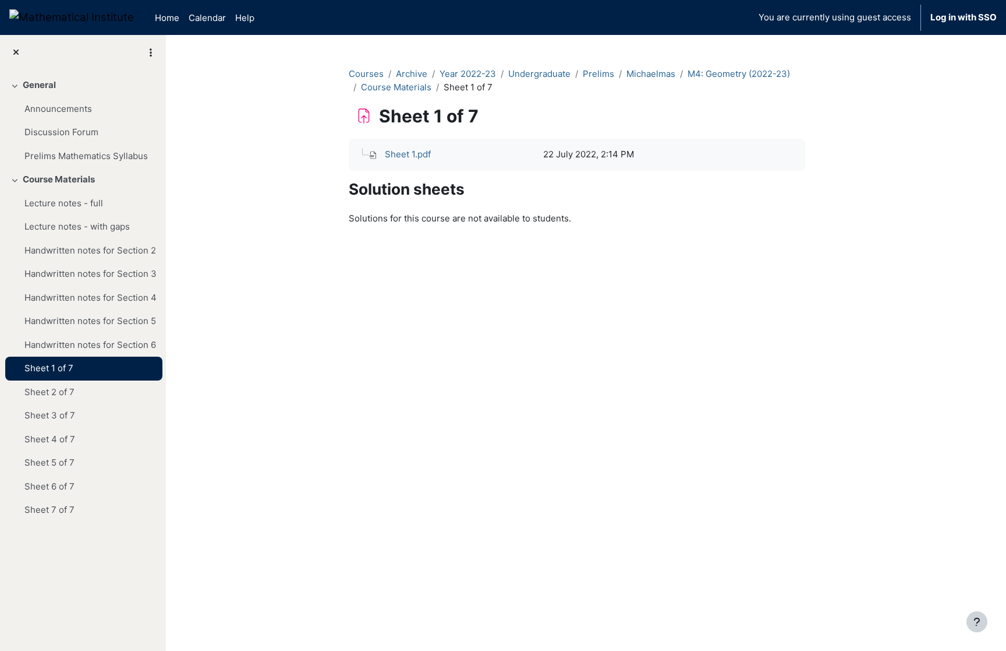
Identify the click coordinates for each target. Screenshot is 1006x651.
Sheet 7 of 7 (49, 509)
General (39, 84)
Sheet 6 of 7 (49, 486)
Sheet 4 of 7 (49, 439)
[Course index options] (150, 52)
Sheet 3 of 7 (49, 415)
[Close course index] (16, 53)
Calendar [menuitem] (207, 17)
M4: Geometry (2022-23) (739, 73)
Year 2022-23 (468, 73)
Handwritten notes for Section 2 (90, 250)
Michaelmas (650, 73)
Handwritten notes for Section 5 (90, 320)
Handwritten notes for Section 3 (90, 273)
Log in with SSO (963, 17)
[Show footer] (976, 621)
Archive (411, 73)
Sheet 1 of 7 (48, 368)
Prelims (598, 73)
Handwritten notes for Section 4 (90, 297)
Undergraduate (539, 73)
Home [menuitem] (167, 17)
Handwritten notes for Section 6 (90, 344)
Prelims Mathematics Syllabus (86, 155)
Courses (366, 73)
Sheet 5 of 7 (49, 462)
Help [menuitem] (244, 17)
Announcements (58, 108)
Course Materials (59, 179)
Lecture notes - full (63, 203)
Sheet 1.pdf (408, 154)
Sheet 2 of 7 (49, 391)
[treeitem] (82, 120)
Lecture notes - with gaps (77, 226)
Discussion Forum (61, 132)
